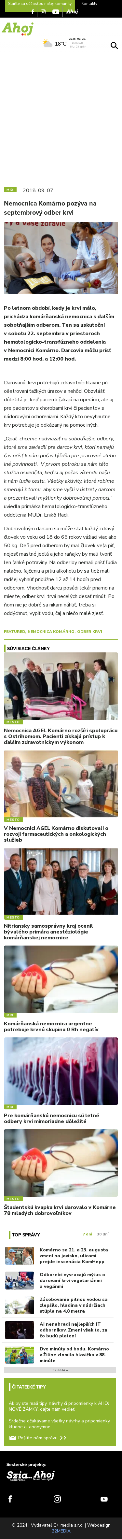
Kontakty (89, 3)
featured (14, 631)
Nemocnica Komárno (51, 631)
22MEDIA (61, 1531)
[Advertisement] (61, 117)
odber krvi (89, 631)
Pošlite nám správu (38, 1438)
